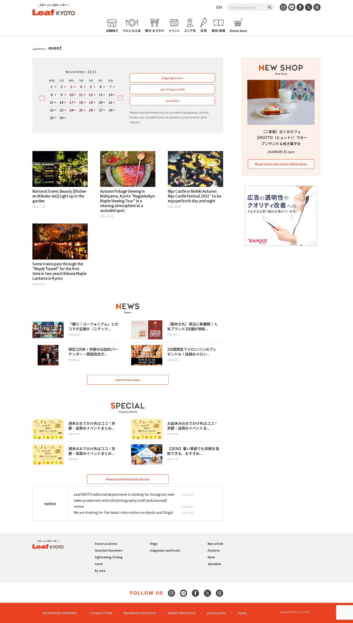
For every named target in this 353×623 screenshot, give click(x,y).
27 (101, 110)
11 (81, 94)
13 (101, 94)
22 (52, 110)
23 (61, 110)
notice (79, 506)
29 (52, 117)
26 (91, 110)
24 (71, 110)
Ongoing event (172, 78)
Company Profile (100, 613)
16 (61, 102)
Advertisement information (60, 613)
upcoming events (172, 89)
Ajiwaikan (214, 564)
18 (81, 102)
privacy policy (216, 613)
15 (52, 102)
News (211, 557)
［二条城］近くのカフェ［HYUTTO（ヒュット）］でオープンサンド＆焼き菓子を (281, 137)
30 (61, 117)
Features (214, 550)
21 (110, 102)
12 (91, 94)
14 (110, 94)
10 (71, 94)
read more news (127, 379)
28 (110, 110)
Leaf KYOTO (38, 49)
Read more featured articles (128, 479)
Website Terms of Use (181, 613)
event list (172, 100)
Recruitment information (140, 613)
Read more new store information (281, 164)
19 (91, 102)
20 (101, 102)
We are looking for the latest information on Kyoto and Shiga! (123, 512)
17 (71, 102)
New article (215, 543)
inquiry (242, 613)
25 (81, 110)
